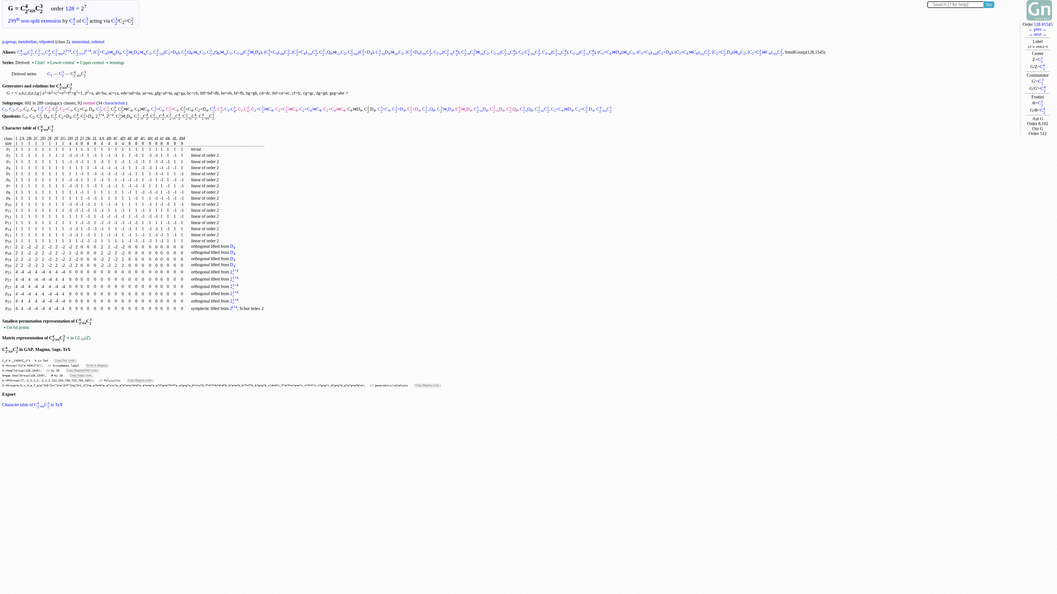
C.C (25, 52)
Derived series (24, 74)
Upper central (90, 62)
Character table (17, 128)
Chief (39, 62)
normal (89, 103)
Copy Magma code (140, 380)
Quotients (11, 116)
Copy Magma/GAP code (82, 370)
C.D (369, 109)
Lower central (60, 62)
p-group (9, 41)
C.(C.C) (446, 52)
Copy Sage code (80, 375)
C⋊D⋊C (137, 52)
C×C (66, 109)
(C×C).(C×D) (654, 52)
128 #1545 (1043, 24)
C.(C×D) (166, 52)
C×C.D (584, 109)
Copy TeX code (65, 360)
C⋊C (125, 109)
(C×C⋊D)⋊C (616, 52)
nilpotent (46, 41)
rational (97, 41)
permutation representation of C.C (55, 321)
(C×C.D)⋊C (728, 52)
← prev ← (1037, 29)
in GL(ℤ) (78, 338)
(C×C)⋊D (107, 52)
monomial (80, 41)
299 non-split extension (34, 21)
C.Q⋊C (193, 52)
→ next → (1037, 34)
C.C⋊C (475, 52)
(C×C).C (277, 52)
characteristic (114, 103)
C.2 (61, 52)
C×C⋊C (262, 109)
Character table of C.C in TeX (32, 404)
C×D (201, 109)
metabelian (27, 41)
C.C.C (529, 52)
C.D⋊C (389, 52)
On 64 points (16, 327)
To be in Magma (96, 365)
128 (69, 8)
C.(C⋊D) (247, 52)
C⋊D (354, 109)
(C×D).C (419, 52)
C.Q (428, 109)
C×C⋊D (562, 109)
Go (988, 4)
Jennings (115, 62)
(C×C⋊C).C (692, 52)
